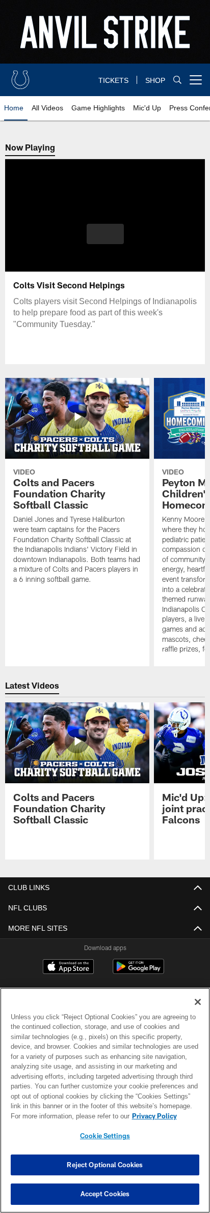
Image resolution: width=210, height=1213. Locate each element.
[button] (105, 240)
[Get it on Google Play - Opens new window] (138, 971)
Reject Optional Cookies (105, 1165)
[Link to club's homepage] (20, 76)
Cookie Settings (105, 1136)
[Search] (177, 80)
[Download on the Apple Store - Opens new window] (68, 968)
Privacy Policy (66, 1116)
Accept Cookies (105, 1194)
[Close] (198, 1002)
